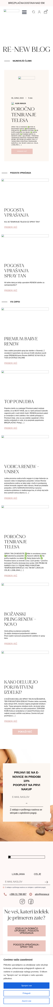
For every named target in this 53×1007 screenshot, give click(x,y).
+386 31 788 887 (17, 894)
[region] (26, 981)
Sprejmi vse (26, 985)
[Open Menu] (24, 12)
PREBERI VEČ (10, 227)
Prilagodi (26, 993)
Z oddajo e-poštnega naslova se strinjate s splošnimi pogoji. (25, 887)
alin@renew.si (42, 894)
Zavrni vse (26, 1001)
